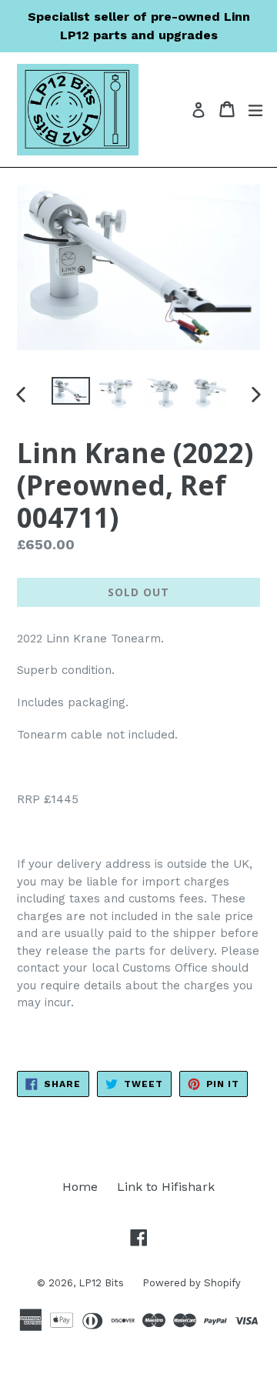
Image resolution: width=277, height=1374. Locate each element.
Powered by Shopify (191, 1283)
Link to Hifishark (166, 1186)
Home (80, 1186)
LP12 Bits (102, 1283)
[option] (71, 390)
